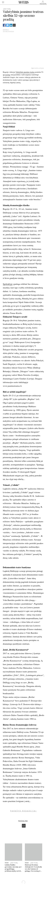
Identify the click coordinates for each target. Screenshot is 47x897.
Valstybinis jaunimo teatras (25, 72)
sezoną (7, 74)
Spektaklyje (8, 284)
